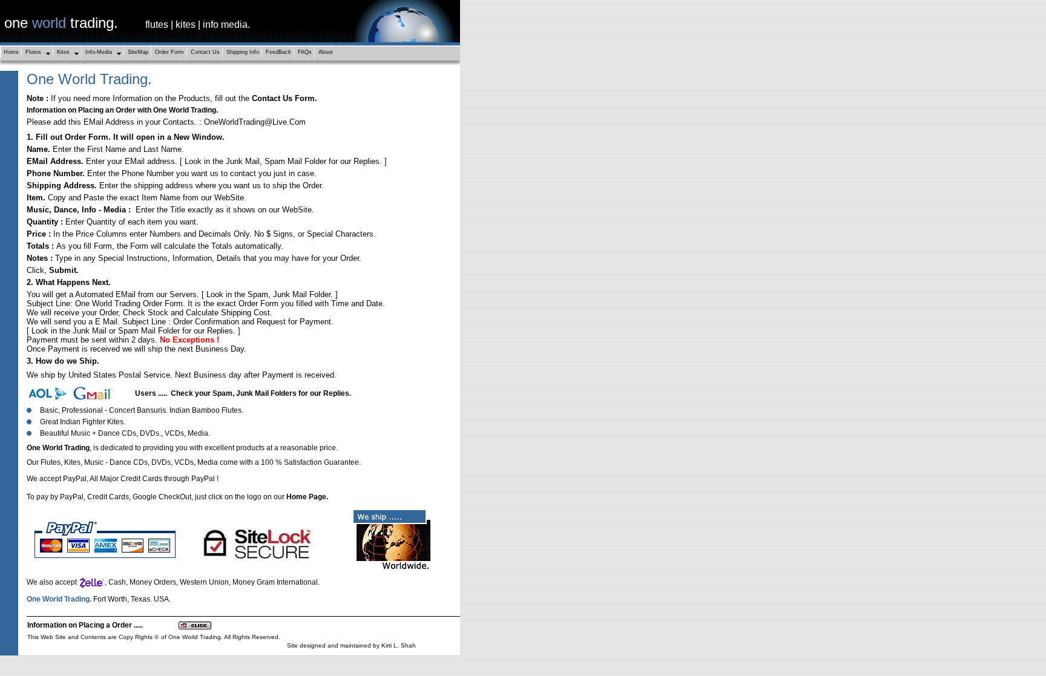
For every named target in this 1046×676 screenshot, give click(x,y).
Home (11, 52)
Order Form (169, 52)
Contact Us (205, 52)
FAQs (305, 52)
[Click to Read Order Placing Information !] (195, 626)
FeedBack (278, 52)
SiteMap (138, 52)
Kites (63, 52)
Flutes (33, 52)
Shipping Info (242, 52)
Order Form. (88, 137)
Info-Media (98, 52)
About (325, 52)
